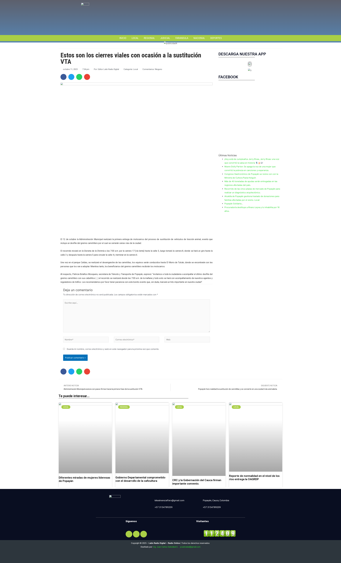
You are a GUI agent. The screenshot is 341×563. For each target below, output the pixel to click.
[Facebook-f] (129, 534)
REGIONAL (149, 38)
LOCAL (135, 38)
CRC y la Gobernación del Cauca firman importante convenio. (196, 482)
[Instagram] (136, 534)
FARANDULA (181, 38)
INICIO (122, 38)
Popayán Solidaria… (233, 203)
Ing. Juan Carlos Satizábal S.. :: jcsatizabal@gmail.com (176, 547)
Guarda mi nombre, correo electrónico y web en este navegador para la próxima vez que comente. (113, 349)
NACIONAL (199, 38)
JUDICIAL (165, 38)
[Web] (187, 340)
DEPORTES (216, 38)
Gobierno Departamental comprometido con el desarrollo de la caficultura (140, 479)
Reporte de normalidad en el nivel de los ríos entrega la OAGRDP (254, 477)
